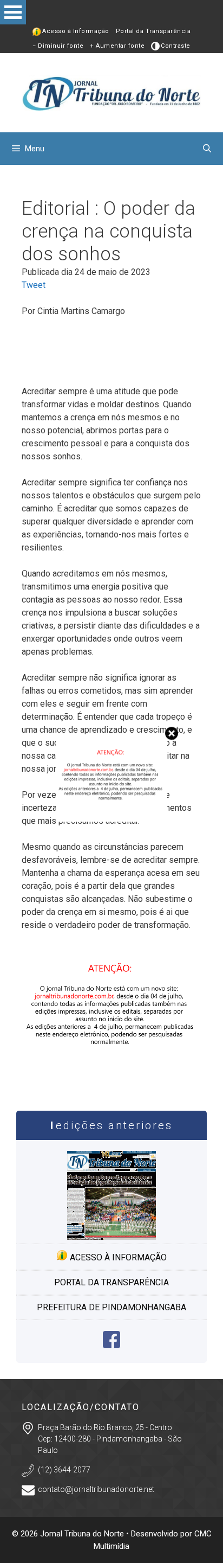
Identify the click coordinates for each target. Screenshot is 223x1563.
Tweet (33, 285)
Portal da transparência (111, 1282)
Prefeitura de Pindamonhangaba (111, 1307)
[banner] (111, 1077)
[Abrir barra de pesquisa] (207, 148)
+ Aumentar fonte (117, 45)
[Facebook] (111, 1345)
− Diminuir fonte (57, 45)
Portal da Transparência (153, 31)
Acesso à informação (117, 1257)
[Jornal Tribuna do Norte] (111, 92)
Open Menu (13, 12)
